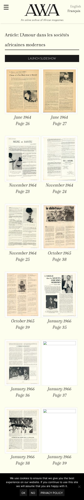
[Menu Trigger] (6, 7)
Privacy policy (52, 492)
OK (23, 492)
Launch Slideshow (42, 58)
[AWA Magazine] (42, 13)
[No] (79, 487)
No (33, 492)
